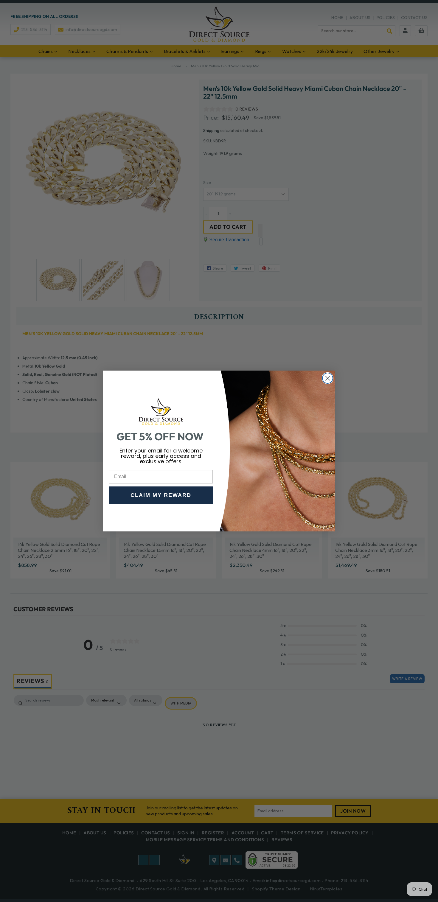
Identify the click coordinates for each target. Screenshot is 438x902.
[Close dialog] (327, 378)
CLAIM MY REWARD (161, 495)
